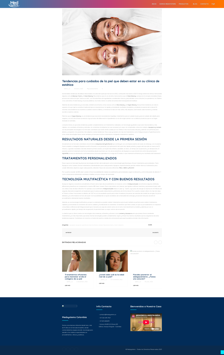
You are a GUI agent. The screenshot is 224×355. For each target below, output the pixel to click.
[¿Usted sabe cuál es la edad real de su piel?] (112, 261)
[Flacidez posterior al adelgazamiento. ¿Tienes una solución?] (146, 261)
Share (150, 225)
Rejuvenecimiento (92, 88)
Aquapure (78, 225)
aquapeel (72, 225)
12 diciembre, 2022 (82, 281)
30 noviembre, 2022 (116, 279)
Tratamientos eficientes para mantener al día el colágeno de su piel (76, 277)
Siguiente (156, 232)
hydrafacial (85, 225)
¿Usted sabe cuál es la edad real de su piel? (111, 276)
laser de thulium (93, 225)
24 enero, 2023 (78, 88)
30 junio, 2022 (149, 281)
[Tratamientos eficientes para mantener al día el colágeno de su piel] (78, 261)
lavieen (101, 225)
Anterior (68, 232)
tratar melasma (118, 225)
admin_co (67, 88)
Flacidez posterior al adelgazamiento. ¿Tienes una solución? (144, 277)
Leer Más (67, 285)
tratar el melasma (120, 193)
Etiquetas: (65, 225)
